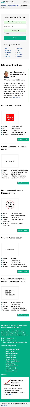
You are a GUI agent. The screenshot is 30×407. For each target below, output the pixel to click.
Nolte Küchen (10, 351)
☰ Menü (26, 2)
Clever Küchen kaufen (13, 349)
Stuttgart (19, 56)
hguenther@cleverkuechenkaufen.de (15, 342)
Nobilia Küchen (11, 355)
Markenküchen (10, 363)
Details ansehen (23, 139)
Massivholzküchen (12, 369)
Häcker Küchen (11, 357)
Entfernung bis (15, 30)
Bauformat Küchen (12, 353)
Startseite (3, 5)
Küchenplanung (11, 367)
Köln (18, 50)
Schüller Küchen (11, 359)
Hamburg (19, 48)
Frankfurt (7, 56)
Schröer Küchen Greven (11, 238)
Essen (6, 54)
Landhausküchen (11, 371)
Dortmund (8, 50)
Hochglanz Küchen (12, 365)
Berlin (6, 48)
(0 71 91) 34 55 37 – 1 (9, 338)
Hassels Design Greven (11, 106)
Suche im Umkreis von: (15, 22)
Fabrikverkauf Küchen (13, 361)
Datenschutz (4, 405)
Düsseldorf (8, 52)
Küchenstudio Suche (13, 5)
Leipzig (19, 52)
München (19, 54)
